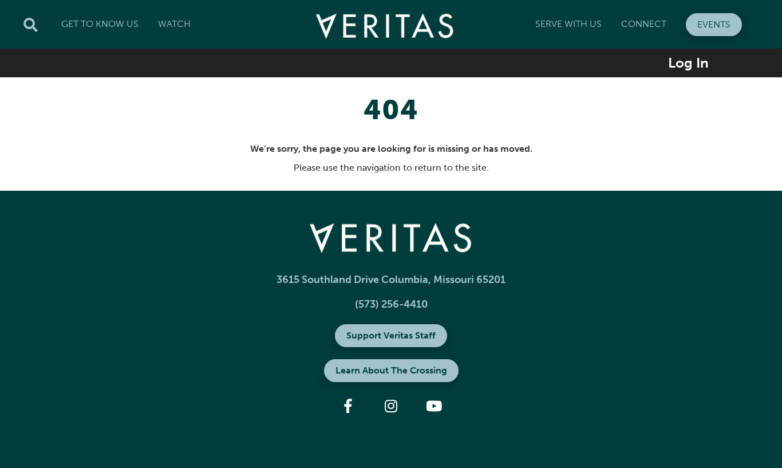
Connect (643, 23)
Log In (688, 62)
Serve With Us (568, 23)
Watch (174, 23)
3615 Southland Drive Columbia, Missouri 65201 (391, 279)
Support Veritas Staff (391, 335)
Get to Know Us (100, 23)
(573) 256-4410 (391, 304)
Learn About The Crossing (391, 370)
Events (713, 24)
